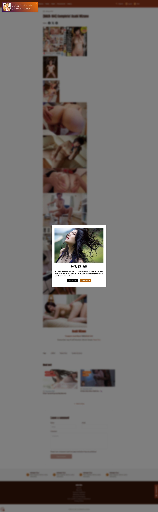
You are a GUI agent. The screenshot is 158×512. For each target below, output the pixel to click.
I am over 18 (72, 280)
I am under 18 (85, 280)
